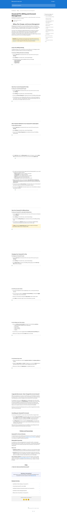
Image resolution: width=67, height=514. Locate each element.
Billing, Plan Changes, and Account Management (49, 15)
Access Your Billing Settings (50, 16)
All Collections (14, 10)
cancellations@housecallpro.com (25, 457)
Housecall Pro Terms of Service (30, 436)
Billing (18, 10)
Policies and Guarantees (48, 35)
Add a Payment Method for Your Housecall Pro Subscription (50, 21)
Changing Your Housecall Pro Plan (49, 28)
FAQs (46, 41)
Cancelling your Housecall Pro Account (50, 34)
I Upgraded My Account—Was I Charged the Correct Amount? (50, 30)
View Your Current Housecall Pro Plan (48, 19)
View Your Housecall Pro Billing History (49, 25)
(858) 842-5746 (33, 475)
